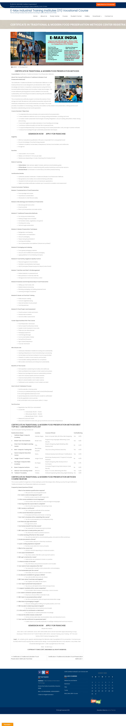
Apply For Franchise (56, 134)
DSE (32, 631)
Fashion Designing (49, 636)
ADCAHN (58, 631)
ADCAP (53, 631)
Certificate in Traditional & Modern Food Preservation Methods (65, 658)
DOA (18, 631)
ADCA (49, 631)
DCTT (33, 634)
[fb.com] (39, 672)
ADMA (46, 631)
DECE (41, 636)
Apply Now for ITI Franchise (105, 4)
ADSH (42, 631)
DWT (39, 631)
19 (102, 688)
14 (109, 685)
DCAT (29, 634)
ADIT (25, 631)
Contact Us (109, 16)
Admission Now (36, 134)
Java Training (65, 634)
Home (35, 16)
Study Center (54, 16)
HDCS (22, 631)
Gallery (87, 16)
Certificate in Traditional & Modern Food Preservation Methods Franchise (25, 658)
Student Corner (76, 16)
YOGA (56, 636)
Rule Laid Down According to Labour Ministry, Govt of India (29, 6)
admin (15, 67)
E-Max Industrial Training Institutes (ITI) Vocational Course (49, 10)
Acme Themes (112, 710)
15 (112, 685)
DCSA (35, 631)
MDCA (41, 634)
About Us (43, 16)
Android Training (56, 634)
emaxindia (48, 649)
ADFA (44, 634)
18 (99, 688)
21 (109, 688)
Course (65, 16)
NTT (71, 634)
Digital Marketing (67, 631)
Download (96, 16)
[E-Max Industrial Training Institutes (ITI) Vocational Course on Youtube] (47, 672)
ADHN (29, 631)
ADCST (37, 634)
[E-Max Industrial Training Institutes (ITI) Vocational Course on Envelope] (43, 672)
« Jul (92, 698)
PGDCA (25, 634)
